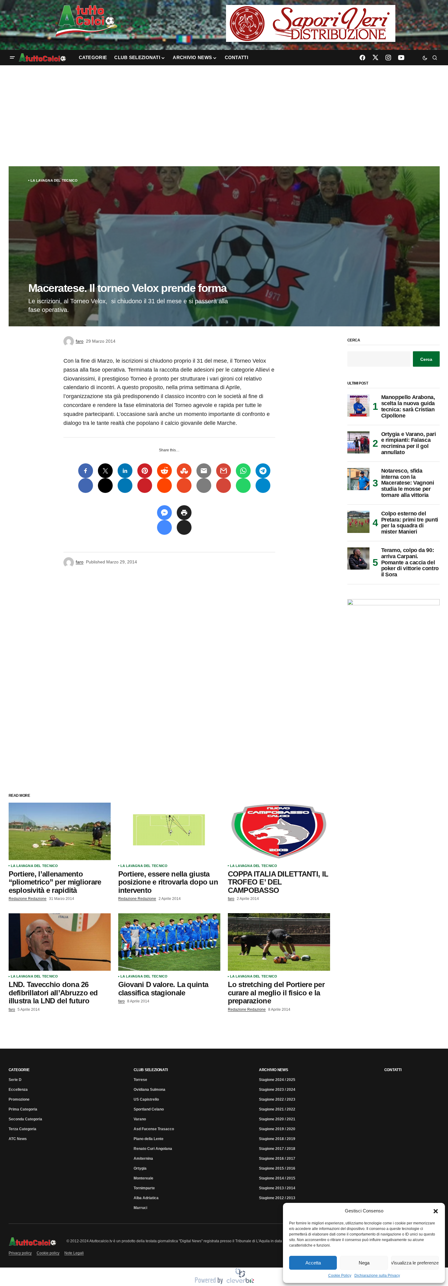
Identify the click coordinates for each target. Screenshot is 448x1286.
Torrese (140, 1080)
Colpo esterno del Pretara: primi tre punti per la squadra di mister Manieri (409, 523)
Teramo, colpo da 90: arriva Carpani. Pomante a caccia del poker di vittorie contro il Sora (410, 562)
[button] (436, 1211)
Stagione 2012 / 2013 (277, 1198)
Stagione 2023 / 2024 (277, 1089)
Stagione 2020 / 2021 (277, 1119)
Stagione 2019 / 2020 (277, 1129)
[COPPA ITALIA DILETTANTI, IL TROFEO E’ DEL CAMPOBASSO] (279, 831)
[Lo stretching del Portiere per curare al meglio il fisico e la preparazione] (279, 942)
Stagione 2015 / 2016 (277, 1168)
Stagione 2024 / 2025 (277, 1080)
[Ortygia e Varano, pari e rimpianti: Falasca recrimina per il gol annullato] (358, 442)
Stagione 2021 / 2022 (277, 1109)
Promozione (19, 1099)
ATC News (18, 1139)
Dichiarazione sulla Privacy (377, 1275)
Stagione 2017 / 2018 (277, 1149)
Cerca (353, 340)
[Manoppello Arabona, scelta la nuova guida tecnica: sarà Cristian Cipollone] (358, 405)
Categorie (19, 1070)
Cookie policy (48, 1253)
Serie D (15, 1080)
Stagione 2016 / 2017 (277, 1158)
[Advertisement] (224, 116)
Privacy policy (20, 1253)
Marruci (140, 1208)
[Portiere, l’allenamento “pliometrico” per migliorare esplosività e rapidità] (60, 831)
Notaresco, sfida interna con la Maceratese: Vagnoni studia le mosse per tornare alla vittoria (407, 483)
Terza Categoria (22, 1129)
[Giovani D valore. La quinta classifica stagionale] (169, 942)
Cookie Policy (339, 1275)
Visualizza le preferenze (415, 1262)
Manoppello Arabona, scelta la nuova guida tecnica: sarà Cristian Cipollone (408, 406)
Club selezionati (150, 1070)
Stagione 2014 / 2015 (277, 1178)
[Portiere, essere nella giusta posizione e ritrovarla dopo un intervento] (169, 831)
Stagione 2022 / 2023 (277, 1099)
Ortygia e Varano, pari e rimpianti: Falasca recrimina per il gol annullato (408, 443)
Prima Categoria (23, 1109)
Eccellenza (18, 1089)
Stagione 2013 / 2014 (277, 1188)
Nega (364, 1262)
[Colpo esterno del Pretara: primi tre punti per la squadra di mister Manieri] (358, 522)
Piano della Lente (148, 1139)
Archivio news (273, 1070)
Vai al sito (311, 13)
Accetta (313, 1262)
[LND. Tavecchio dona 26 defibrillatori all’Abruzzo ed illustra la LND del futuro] (60, 942)
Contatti (393, 1070)
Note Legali (74, 1253)
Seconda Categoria (25, 1119)
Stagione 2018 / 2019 (277, 1139)
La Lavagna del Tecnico (54, 180)
